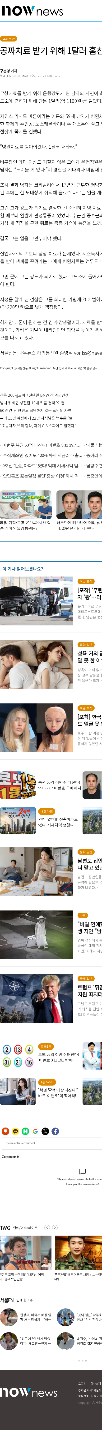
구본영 (5, 70)
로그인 (82, 1383)
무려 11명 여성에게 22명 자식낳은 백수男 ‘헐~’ (37, 418)
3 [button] (86, 1361)
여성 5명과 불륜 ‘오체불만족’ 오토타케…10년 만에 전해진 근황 (76, 1276)
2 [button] (82, 1361)
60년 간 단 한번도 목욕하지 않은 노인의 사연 (35, 410)
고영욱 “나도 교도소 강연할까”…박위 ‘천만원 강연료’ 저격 (35, 1319)
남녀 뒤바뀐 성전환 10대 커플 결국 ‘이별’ (32, 403)
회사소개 (95, 1383)
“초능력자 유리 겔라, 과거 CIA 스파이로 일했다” (38, 425)
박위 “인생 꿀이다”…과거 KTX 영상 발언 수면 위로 (35, 1343)
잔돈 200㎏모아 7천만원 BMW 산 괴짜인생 (34, 395)
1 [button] (79, 1361)
